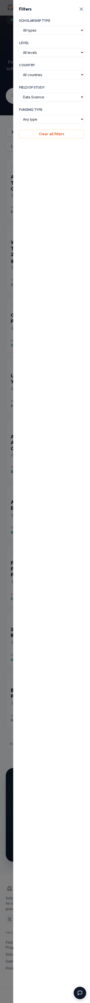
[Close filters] (81, 9)
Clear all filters (51, 134)
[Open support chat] (80, 993)
